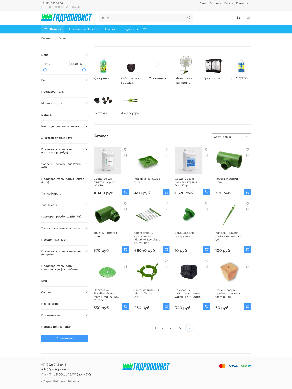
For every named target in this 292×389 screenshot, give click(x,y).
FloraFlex (109, 29)
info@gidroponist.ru (56, 369)
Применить (64, 338)
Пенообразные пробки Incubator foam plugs (227, 293)
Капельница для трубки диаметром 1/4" (228, 236)
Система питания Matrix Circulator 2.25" (146, 293)
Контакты (242, 3)
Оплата (228, 3)
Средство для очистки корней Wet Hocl (105, 182)
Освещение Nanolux (83, 29)
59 (180, 328)
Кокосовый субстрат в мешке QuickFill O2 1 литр (187, 293)
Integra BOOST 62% (134, 29)
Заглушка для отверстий (184, 234)
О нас (203, 3)
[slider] (44, 69)
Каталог (56, 29)
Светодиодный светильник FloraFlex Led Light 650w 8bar (147, 238)
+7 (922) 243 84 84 (52, 3)
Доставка (215, 3)
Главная (46, 38)
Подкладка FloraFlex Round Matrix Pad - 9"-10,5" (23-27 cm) (107, 295)
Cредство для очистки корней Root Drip (186, 182)
